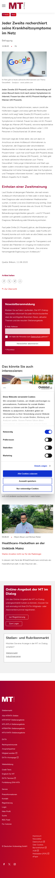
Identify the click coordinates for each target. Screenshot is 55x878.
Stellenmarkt (12, 653)
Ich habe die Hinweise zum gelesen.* (28, 336)
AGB (34, 851)
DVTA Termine (7, 778)
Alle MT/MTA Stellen (10, 715)
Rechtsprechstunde (9, 744)
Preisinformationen (9, 794)
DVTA (4, 739)
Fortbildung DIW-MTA (11, 782)
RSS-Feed (6, 820)
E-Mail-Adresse (11, 326)
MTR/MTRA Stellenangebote (13, 728)
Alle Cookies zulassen (27, 473)
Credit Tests (6, 769)
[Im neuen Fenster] (9, 864)
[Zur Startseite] (17, 6)
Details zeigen (40, 466)
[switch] (46, 439)
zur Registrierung (17, 617)
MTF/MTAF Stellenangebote (13, 720)
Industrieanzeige (13, 656)
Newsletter (37, 839)
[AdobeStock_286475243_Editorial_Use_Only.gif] (24, 64)
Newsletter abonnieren (27, 343)
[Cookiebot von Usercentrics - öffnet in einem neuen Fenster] (41, 387)
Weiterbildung (7, 764)
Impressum (37, 836)
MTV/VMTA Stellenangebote (13, 732)
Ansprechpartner (8, 749)
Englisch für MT (8, 774)
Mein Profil (6, 811)
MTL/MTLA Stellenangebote (13, 724)
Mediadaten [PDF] (40, 853)
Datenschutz (36, 336)
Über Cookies (38, 845)
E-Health (6, 15)
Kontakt (5, 798)
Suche (4, 815)
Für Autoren (7, 824)
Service (5, 789)
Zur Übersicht (10, 289)
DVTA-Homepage (9, 757)
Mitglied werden (8, 753)
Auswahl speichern (27, 481)
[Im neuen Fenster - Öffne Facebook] (4, 864)
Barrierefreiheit (38, 847)
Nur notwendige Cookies (27, 488)
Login (4, 807)
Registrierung (7, 803)
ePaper (35, 856)
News (13, 15)
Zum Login (14, 623)
